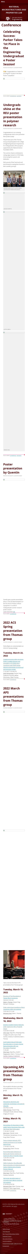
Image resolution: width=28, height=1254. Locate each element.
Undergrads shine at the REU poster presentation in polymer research (12, 115)
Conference (13, 96)
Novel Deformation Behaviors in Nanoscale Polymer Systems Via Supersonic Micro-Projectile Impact (13, 1154)
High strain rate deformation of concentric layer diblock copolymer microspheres (12, 1180)
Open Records (6, 1231)
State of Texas (6, 1229)
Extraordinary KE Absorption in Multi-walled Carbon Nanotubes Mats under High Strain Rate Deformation (14, 1127)
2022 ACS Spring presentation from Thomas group (13, 630)
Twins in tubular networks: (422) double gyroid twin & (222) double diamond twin (12, 1142)
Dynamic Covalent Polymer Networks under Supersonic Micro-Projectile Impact (13, 1027)
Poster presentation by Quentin (12, 468)
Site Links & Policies (7, 1239)
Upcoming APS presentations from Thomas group (13, 1073)
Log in (15, 1206)
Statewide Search (7, 1236)
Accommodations (7, 1241)
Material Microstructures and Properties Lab (14, 9)
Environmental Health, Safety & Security (12, 1243)
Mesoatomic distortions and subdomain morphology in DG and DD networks (13, 1104)
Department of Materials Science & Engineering (12, 1221)
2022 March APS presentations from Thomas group (13, 696)
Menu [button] (3, 2)
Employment (6, 1246)
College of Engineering (9, 1218)
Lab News (19, 96)
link (14, 612)
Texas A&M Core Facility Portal (11, 1224)
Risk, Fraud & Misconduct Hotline (11, 1234)
